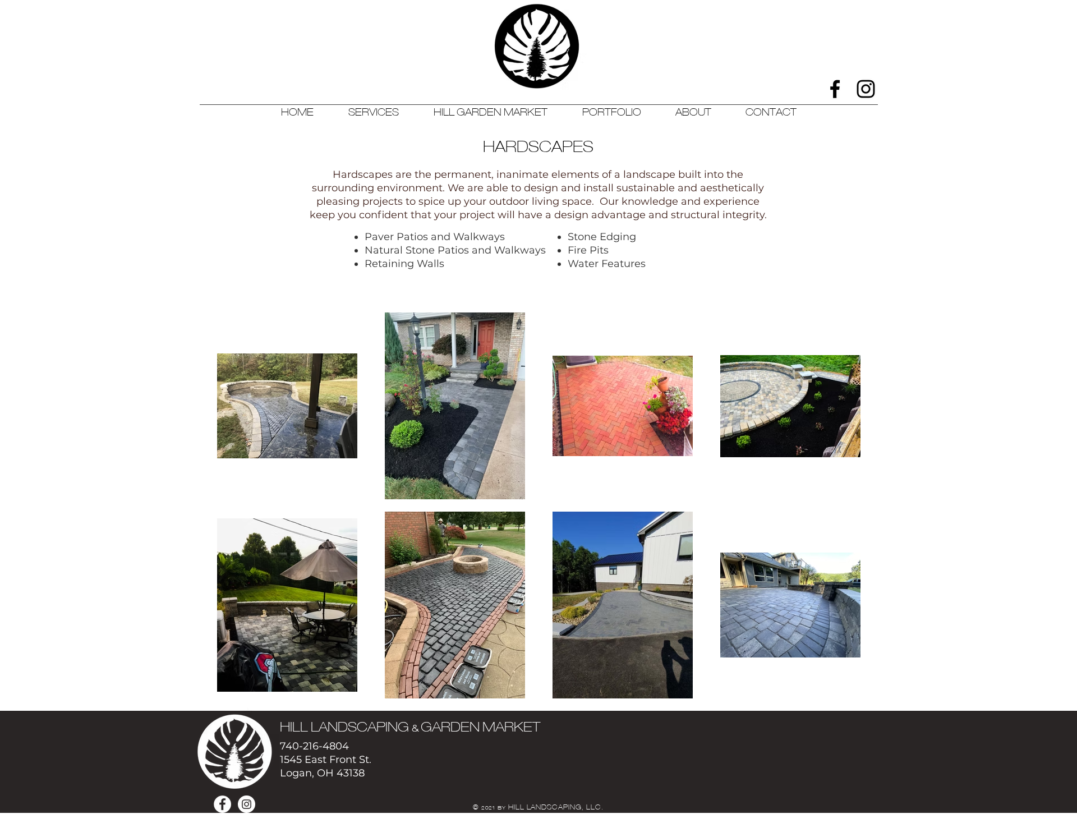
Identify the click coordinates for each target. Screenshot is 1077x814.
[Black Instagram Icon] (866, 89)
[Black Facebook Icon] (835, 89)
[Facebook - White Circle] (222, 804)
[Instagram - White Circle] (246, 804)
